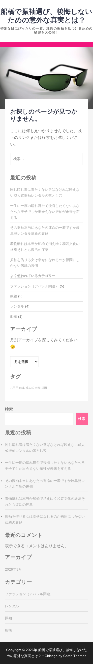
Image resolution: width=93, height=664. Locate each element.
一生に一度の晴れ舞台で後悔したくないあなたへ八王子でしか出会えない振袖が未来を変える (45, 212)
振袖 (13, 296)
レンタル (17, 306)
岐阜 (22, 387)
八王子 (14, 387)
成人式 (30, 387)
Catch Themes (74, 656)
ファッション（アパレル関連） (34, 286)
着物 (37, 387)
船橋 (13, 316)
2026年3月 (13, 569)
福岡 (44, 387)
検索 (9, 409)
